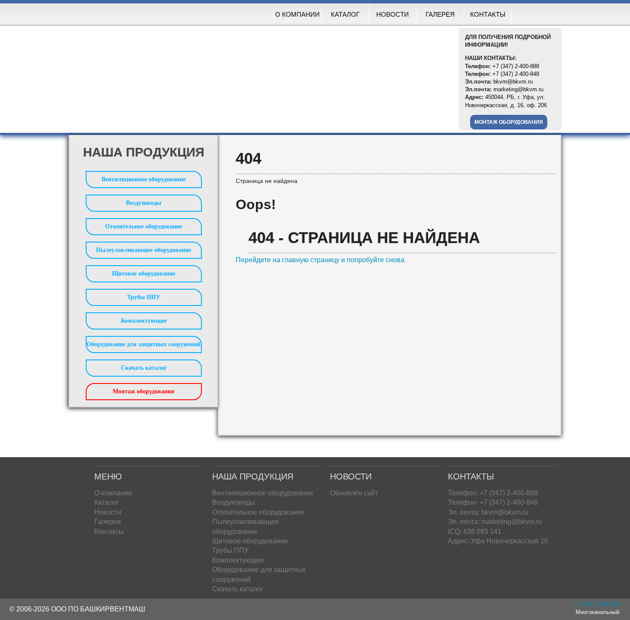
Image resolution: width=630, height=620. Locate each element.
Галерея (440, 14)
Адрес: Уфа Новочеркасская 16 (498, 541)
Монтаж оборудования (508, 122)
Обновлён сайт (354, 493)
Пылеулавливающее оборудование (143, 250)
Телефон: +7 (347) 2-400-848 (493, 502)
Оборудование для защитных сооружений (144, 344)
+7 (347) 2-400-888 (515, 66)
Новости (392, 14)
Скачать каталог (144, 368)
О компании (297, 14)
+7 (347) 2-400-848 (515, 74)
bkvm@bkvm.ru (513, 81)
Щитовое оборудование (143, 273)
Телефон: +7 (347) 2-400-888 (493, 493)
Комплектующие (144, 320)
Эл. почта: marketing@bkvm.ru (495, 521)
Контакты (487, 14)
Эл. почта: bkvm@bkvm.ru (488, 512)
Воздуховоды (143, 203)
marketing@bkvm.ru (518, 89)
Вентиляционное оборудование (144, 179)
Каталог (345, 14)
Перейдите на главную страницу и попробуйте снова (320, 260)
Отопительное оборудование (143, 226)
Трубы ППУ (143, 297)
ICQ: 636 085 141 (474, 531)
